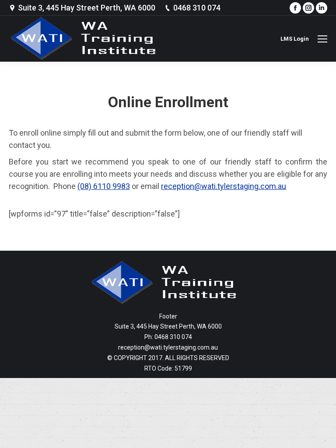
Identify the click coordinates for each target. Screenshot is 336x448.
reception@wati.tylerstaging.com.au (223, 186)
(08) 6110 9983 (103, 186)
